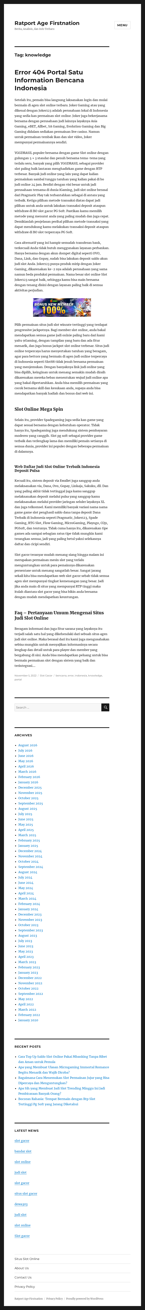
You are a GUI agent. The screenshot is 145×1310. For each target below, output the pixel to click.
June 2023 (25, 946)
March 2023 (27, 962)
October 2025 (28, 798)
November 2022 (30, 983)
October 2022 (28, 988)
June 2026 (26, 756)
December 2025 (30, 787)
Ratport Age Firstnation (47, 23)
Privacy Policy (25, 1286)
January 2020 (28, 1020)
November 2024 (30, 856)
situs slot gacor (26, 1193)
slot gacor (22, 1140)
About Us (22, 1268)
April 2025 (26, 830)
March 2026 (27, 771)
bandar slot (23, 1151)
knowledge (95, 675)
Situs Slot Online (27, 1259)
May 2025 (25, 824)
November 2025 (30, 793)
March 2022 (27, 1009)
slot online (23, 1162)
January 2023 (28, 972)
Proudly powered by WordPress (84, 1298)
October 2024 (28, 861)
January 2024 (28, 909)
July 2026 (25, 750)
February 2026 (29, 777)
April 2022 (26, 1004)
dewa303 (21, 1204)
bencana (61, 675)
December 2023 (30, 914)
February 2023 (29, 967)
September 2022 (30, 994)
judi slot (21, 1172)
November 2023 (30, 920)
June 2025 (25, 819)
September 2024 (30, 867)
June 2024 (25, 883)
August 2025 (27, 809)
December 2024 (30, 851)
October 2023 (28, 925)
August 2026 (27, 745)
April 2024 (26, 893)
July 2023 (25, 941)
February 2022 (29, 1015)
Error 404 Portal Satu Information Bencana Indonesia (49, 80)
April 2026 (26, 766)
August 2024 (27, 872)
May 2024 (25, 888)
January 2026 (28, 782)
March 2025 (27, 835)
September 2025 (30, 803)
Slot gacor (22, 1236)
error (71, 675)
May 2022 (25, 999)
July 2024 (25, 877)
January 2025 (28, 846)
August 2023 (27, 935)
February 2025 (29, 840)
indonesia (81, 675)
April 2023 (26, 957)
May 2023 (25, 951)
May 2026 (25, 761)
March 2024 (27, 898)
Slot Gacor (46, 675)
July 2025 (25, 814)
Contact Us (23, 1277)
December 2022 (30, 978)
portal (18, 679)
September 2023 (30, 930)
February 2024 (29, 904)
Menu (122, 25)
